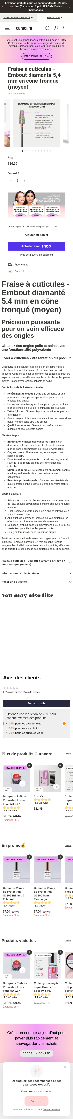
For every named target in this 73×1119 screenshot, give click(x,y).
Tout (68, 754)
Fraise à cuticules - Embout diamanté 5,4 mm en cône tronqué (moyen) (33, 562)
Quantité (13, 173)
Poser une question (15, 581)
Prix (10, 157)
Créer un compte (36, 1053)
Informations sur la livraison (20, 573)
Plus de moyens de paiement (36, 254)
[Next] (69, 6)
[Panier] (66, 28)
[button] (36, 703)
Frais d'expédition (16, 226)
